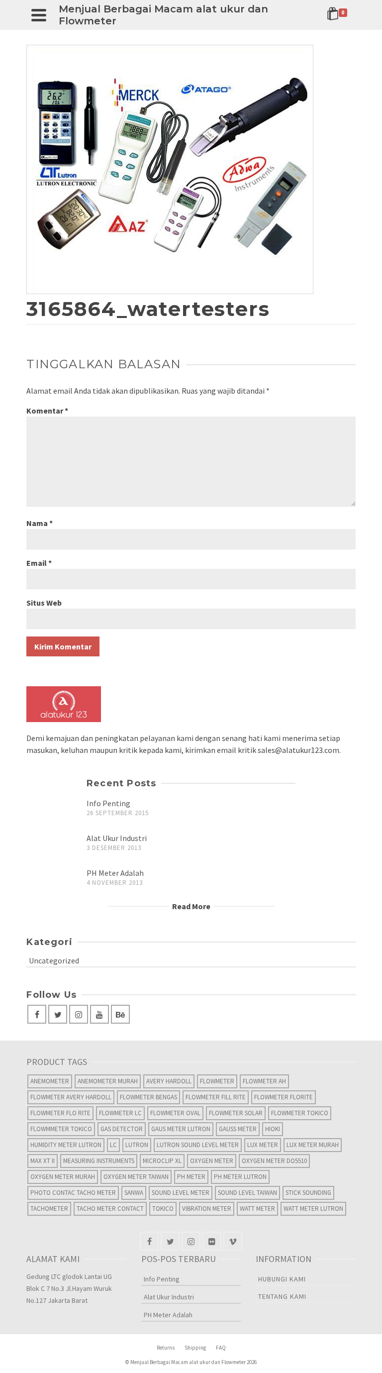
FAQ (221, 1347)
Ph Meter (191, 1176)
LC (113, 1145)
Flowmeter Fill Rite (216, 1097)
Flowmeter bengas (148, 1097)
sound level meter (180, 1192)
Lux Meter (262, 1145)
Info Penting (108, 803)
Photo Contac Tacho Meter (73, 1192)
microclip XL (162, 1161)
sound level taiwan (247, 1192)
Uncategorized (54, 960)
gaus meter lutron (180, 1129)
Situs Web (44, 603)
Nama (39, 523)
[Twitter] (57, 1014)
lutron (136, 1145)
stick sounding (308, 1192)
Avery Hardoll (168, 1081)
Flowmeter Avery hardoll (70, 1097)
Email (39, 563)
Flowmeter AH (264, 1081)
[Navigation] (38, 15)
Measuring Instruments (98, 1161)
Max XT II (42, 1161)
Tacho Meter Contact (110, 1208)
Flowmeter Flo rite (60, 1113)
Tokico (163, 1208)
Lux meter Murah (312, 1145)
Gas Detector (121, 1129)
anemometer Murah (108, 1081)
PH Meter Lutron (240, 1176)
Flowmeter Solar (236, 1113)
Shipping (195, 1347)
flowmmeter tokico (61, 1129)
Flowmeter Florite (283, 1097)
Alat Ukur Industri (117, 838)
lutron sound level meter (198, 1145)
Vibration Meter (206, 1208)
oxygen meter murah (62, 1176)
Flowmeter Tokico (299, 1113)
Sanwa (133, 1192)
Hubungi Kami (282, 1278)
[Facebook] (36, 1014)
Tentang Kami (282, 1296)
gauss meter (238, 1129)
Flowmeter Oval (175, 1113)
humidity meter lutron (65, 1145)
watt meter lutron (313, 1208)
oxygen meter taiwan (136, 1176)
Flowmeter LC (120, 1113)
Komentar (47, 411)
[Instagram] (78, 1014)
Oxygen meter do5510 (274, 1161)
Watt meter (257, 1208)
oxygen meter (211, 1161)
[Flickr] (211, 1241)
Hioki (272, 1129)
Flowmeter (217, 1081)
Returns (166, 1347)
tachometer (49, 1208)
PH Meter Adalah (115, 873)
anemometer (49, 1081)
